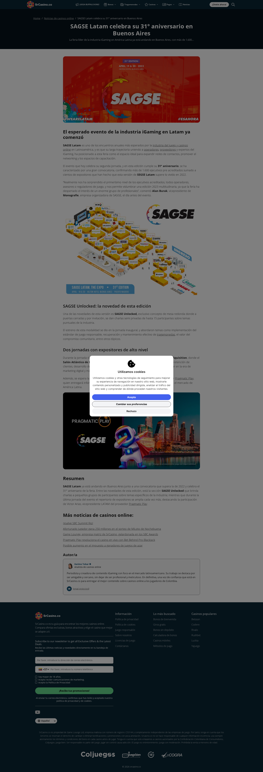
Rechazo (131, 411)
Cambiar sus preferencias (131, 404)
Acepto (131, 397)
